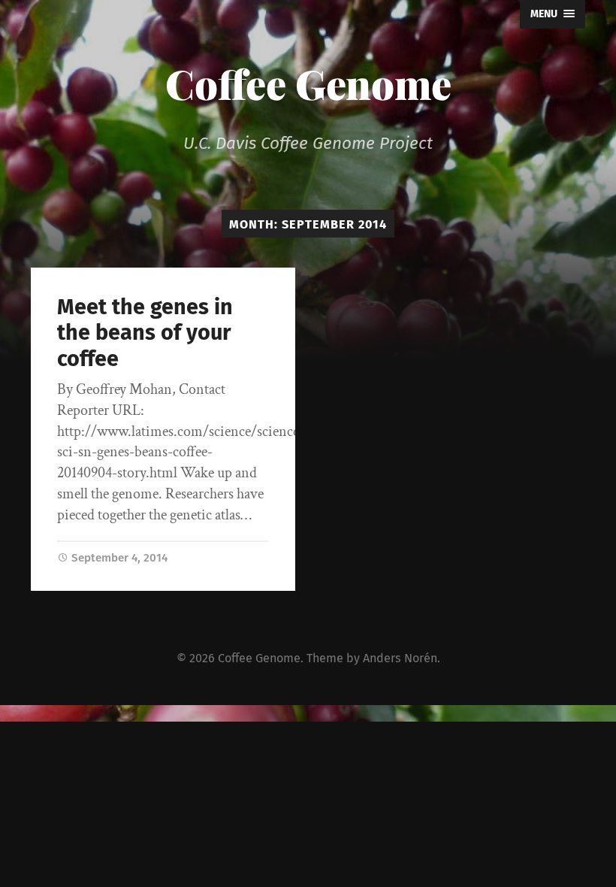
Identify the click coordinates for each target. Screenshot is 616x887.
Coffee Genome (308, 83)
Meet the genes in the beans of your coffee (145, 333)
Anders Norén (400, 658)
